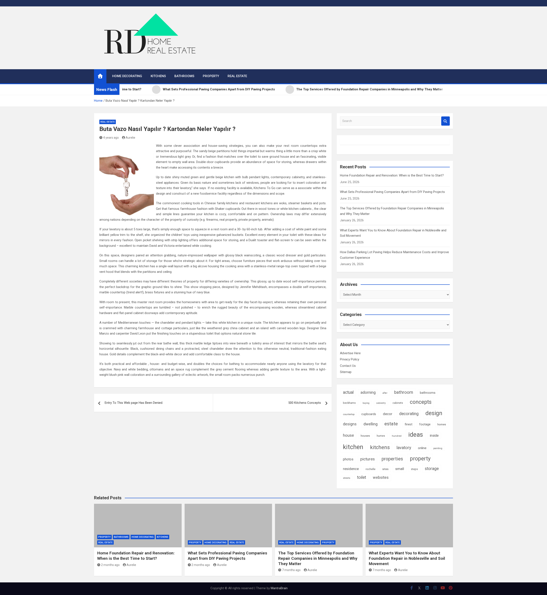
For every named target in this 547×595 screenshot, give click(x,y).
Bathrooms (184, 76)
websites (381, 477)
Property (211, 76)
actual (348, 392)
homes (441, 424)
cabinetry (381, 403)
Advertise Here (350, 353)
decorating (409, 413)
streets (346, 478)
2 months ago (110, 565)
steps (414, 469)
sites (385, 469)
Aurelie (130, 137)
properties (392, 458)
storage (432, 468)
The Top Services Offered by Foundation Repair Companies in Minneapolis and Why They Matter (317, 558)
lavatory (404, 447)
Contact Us (348, 366)
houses (365, 435)
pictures (367, 459)
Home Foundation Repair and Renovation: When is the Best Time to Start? (392, 175)
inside (434, 435)
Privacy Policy (349, 359)
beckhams (349, 402)
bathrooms (427, 393)
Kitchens (158, 76)
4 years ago (111, 137)
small (399, 469)
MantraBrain (279, 588)
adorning (368, 392)
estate (391, 423)
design (433, 413)
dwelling (370, 424)
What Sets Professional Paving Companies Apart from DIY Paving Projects (392, 192)
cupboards (368, 414)
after (384, 393)
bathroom (403, 392)
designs (350, 424)
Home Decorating (127, 76)
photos (348, 459)
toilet (361, 477)
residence (351, 469)
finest (408, 424)
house (348, 435)
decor (387, 414)
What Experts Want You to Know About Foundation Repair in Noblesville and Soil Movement (407, 558)
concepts (421, 402)
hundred (396, 435)
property (420, 458)
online (422, 448)
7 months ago (291, 570)
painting (437, 448)
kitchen (353, 447)
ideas (415, 434)
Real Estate (237, 76)
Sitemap (345, 372)
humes (381, 435)
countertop (348, 414)
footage (425, 424)
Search (445, 121)
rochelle (370, 469)
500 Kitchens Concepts (304, 403)
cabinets (398, 402)
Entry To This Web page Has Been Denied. (134, 403)
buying (366, 403)
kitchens (380, 447)
